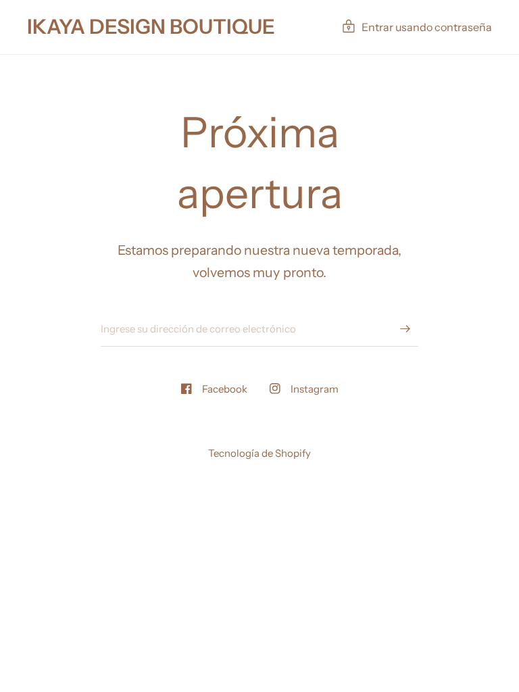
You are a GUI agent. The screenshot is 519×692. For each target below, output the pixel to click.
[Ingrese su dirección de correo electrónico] (404, 329)
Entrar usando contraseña (427, 27)
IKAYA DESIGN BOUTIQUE (151, 27)
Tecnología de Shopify (259, 453)
